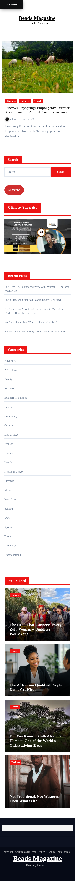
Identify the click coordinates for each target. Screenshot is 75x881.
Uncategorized (12, 554)
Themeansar (62, 851)
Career (8, 406)
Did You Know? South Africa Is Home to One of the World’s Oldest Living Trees (36, 740)
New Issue (10, 499)
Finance (8, 453)
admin (14, 118)
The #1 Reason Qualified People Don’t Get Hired (32, 299)
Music (7, 490)
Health (8, 462)
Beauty (8, 379)
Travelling (10, 545)
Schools (8, 508)
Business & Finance (15, 397)
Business (11, 101)
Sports (8, 527)
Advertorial (10, 360)
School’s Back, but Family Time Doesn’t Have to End (35, 331)
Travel (37, 101)
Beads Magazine (37, 18)
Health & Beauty (14, 471)
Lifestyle (25, 101)
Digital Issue (11, 434)
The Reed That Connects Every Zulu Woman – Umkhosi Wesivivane (36, 629)
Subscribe (11, 4)
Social (7, 517)
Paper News (45, 851)
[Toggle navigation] (6, 20)
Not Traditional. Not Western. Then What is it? (30, 322)
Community (11, 416)
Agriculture (10, 370)
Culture (8, 425)
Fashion (8, 443)
